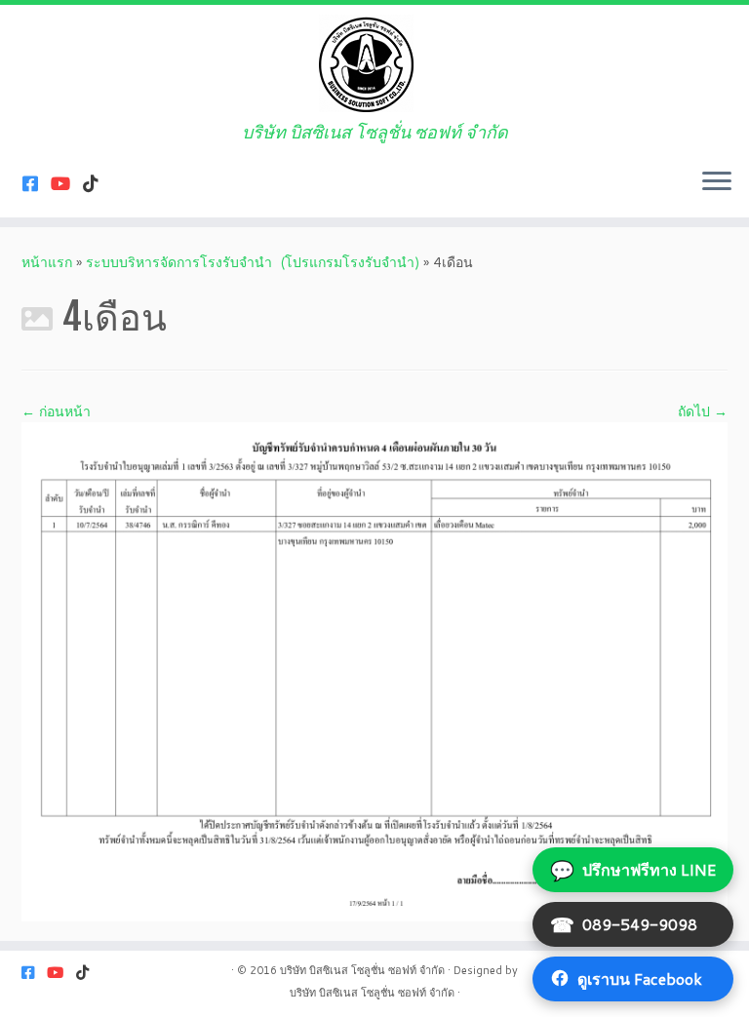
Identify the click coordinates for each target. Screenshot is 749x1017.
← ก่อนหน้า (56, 411)
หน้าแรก (46, 262)
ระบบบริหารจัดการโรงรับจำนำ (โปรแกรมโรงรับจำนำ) (252, 262)
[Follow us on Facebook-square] (36, 183)
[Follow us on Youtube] (67, 183)
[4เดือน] (374, 670)
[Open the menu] (716, 182)
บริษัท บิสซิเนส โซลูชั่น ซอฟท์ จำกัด (362, 970)
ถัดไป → (703, 411)
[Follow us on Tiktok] (97, 183)
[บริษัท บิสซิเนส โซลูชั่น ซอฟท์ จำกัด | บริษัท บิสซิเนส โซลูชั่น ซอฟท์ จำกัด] (374, 63)
